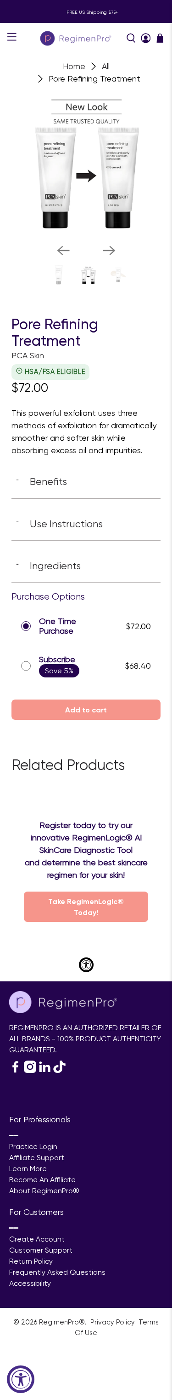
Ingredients (48, 566)
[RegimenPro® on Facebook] (15, 1070)
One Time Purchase (57, 626)
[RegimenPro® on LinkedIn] (45, 1070)
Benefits (41, 481)
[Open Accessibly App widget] (86, 964)
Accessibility (30, 1283)
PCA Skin (27, 355)
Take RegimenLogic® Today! (86, 907)
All (106, 66)
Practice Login (33, 1146)
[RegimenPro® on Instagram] (30, 1070)
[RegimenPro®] (76, 38)
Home (74, 66)
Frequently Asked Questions (57, 1272)
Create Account (37, 1239)
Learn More (28, 1168)
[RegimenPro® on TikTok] (59, 1070)
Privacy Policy (113, 1322)
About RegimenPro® (44, 1190)
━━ (13, 1135)
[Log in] (146, 38)
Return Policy (31, 1261)
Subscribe (57, 659)
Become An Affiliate (42, 1179)
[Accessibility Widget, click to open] (20, 1379)
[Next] (109, 250)
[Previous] (63, 250)
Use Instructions (59, 524)
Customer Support (40, 1250)
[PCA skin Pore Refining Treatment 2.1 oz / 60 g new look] (86, 162)
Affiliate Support (36, 1157)
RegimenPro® (62, 1322)
